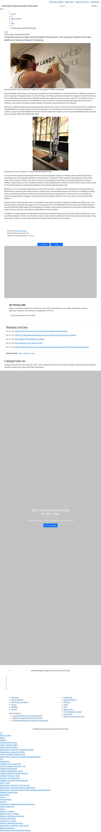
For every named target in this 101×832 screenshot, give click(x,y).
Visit (65, 707)
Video (32, 353)
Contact (14, 709)
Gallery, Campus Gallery (9, 745)
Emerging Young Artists (9, 792)
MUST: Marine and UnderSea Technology (15, 830)
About (13, 14)
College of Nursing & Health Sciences (14, 773)
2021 (13, 23)
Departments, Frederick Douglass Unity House (17, 804)
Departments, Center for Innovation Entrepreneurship (20, 757)
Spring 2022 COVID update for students (29, 339)
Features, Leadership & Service (11, 823)
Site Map (14, 707)
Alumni (2, 738)
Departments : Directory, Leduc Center (14, 825)
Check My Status (82, 2)
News (20, 353)
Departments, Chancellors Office (12, 752)
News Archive (16, 19)
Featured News (5, 799)
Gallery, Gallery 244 (7, 806)
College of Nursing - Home (10, 776)
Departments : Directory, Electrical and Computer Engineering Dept (25, 790)
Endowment (4, 795)
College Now (4, 761)
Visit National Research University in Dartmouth (30, 720)
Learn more (23, 315)
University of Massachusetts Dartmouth (49, 666)
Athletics (3, 740)
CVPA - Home (5, 783)
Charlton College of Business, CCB (12, 754)
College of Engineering (8, 769)
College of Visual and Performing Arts (14, 780)
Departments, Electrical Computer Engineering (17, 788)
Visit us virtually (50, 525)
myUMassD (94, 2)
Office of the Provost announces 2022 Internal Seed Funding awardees (41, 331)
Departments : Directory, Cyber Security (15, 785)
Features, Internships (8, 818)
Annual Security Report (19, 702)
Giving (2, 809)
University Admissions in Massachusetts (27, 716)
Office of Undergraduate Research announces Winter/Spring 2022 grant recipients (45, 335)
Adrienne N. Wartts (20, 231)
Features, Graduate (7, 811)
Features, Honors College (9, 814)
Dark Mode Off (50, 726)
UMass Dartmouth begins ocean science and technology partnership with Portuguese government (52, 347)
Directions (15, 697)
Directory (69, 2)
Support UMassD (56, 2)
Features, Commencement (10, 778)
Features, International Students (12, 816)
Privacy (14, 705)
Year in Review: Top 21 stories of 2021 (29, 343)
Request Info (68, 709)
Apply (66, 705)
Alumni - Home (5, 735)
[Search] (85, 6)
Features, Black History (8, 742)
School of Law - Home (8, 821)
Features (26, 353)
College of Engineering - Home (11, 771)
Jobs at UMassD (17, 700)
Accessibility (68, 714)
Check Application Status (73, 712)
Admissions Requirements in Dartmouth (27, 718)
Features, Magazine (7, 828)
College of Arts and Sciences (10, 764)
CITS (1, 759)
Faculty (2, 797)
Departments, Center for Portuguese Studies (17, 750)
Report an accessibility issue (74, 716)
